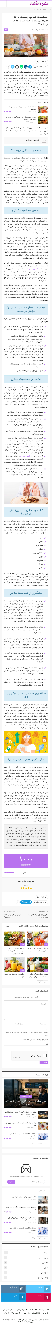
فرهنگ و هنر (7, 1309)
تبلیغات (46, 1253)
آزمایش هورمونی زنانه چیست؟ (12, 916)
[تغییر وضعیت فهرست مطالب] (43, 141)
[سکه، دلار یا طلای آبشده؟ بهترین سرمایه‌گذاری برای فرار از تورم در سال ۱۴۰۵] (43, 1115)
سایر (5, 1313)
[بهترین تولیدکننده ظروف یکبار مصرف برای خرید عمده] (43, 1126)
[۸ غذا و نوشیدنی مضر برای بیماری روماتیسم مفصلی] (43, 110)
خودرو (25, 1313)
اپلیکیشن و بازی (43, 1277)
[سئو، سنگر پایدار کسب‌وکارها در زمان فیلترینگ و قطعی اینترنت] (26, 1093)
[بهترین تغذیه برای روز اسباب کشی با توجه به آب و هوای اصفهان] (43, 120)
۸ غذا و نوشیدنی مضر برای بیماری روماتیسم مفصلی (21, 108)
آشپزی (46, 1267)
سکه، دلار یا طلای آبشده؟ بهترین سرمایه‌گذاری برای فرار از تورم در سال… (20, 1113)
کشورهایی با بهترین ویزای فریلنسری (24, 1197)
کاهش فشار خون (31, 268)
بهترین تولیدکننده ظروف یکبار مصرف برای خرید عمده (20, 1124)
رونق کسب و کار (26, 1096)
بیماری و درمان (43, 1257)
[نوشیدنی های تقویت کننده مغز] (14, 964)
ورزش (44, 1313)
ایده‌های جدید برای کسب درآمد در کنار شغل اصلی (21, 1208)
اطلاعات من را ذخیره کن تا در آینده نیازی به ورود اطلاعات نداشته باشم (27, 1033)
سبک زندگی (21, 1309)
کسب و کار (14, 1313)
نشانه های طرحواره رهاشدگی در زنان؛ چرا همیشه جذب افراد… (22, 1218)
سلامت (32, 1309)
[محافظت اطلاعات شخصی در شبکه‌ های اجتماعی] (43, 1136)
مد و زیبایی (44, 1272)
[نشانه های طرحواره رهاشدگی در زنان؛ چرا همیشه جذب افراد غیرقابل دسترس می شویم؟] (43, 1220)
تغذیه (6, 29)
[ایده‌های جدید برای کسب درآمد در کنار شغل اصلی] (43, 1210)
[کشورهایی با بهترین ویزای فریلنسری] (43, 1200)
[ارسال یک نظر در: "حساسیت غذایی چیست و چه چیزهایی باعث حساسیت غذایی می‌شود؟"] (37, 62)
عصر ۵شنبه (42, 1309)
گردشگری (45, 1262)
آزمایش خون (25, 456)
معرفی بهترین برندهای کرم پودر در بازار (38, 916)
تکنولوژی (35, 1313)
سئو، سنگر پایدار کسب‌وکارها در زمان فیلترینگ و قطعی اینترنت (26, 1103)
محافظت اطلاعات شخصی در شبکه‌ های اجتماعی (23, 1134)
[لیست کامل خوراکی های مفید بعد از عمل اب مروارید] (37, 964)
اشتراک (11, 1181)
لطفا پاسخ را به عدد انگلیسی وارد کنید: (35, 1039)
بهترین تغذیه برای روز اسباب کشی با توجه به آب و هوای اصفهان (21, 118)
